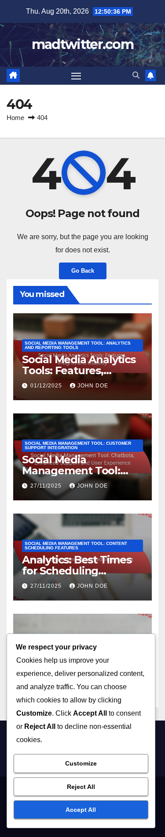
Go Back (82, 270)
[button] (135, 75)
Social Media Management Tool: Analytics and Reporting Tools (78, 345)
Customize (81, 763)
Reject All (81, 786)
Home (15, 117)
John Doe (92, 386)
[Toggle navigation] (76, 76)
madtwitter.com (82, 44)
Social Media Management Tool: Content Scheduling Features (76, 545)
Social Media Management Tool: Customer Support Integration (78, 445)
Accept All (81, 809)
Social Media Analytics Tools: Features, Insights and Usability (79, 370)
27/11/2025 (46, 486)
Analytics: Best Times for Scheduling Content (77, 570)
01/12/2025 (47, 386)
